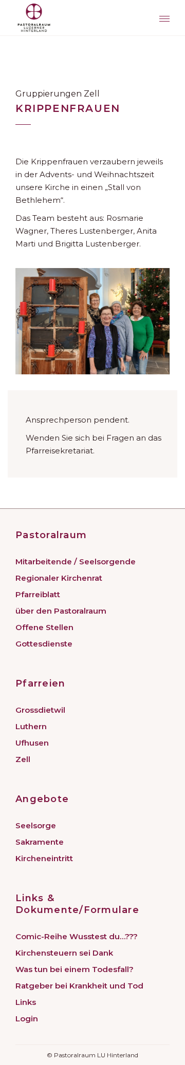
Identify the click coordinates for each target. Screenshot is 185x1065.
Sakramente (39, 842)
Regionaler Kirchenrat (58, 578)
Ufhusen (32, 743)
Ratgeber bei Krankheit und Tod (79, 986)
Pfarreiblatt (37, 594)
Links (25, 1002)
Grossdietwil (40, 710)
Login (26, 1018)
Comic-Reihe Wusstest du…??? (76, 936)
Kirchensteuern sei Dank (64, 953)
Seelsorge (35, 825)
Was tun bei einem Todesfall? (74, 969)
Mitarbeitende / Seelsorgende (75, 561)
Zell (22, 759)
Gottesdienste (43, 644)
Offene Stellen (44, 627)
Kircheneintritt (44, 858)
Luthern (31, 726)
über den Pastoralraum (60, 611)
